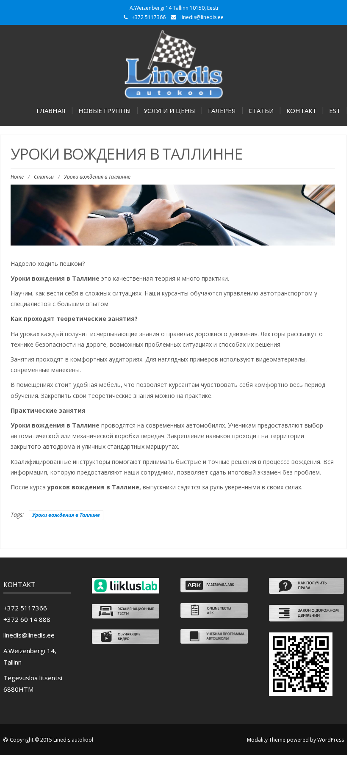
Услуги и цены (169, 110)
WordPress (330, 739)
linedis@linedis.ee (202, 17)
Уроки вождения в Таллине (66, 515)
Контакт (301, 110)
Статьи (261, 110)
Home (17, 176)
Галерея (222, 110)
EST (335, 110)
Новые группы (104, 110)
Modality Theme (266, 739)
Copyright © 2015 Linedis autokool (51, 739)
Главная (51, 110)
